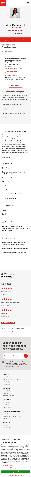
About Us (5, 377)
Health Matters (7, 391)
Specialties (7, 40)
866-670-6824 (17, 34)
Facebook (17, 439)
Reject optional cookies (15, 475)
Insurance (17, 40)
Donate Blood (6, 407)
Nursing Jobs (6, 428)
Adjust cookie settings (7, 465)
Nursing (5, 419)
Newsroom (5, 393)
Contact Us (6, 384)
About (25, 40)
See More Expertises (8, 198)
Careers (5, 425)
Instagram (5, 439)
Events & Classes (8, 396)
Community (6, 382)
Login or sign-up (9, 77)
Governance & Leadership (10, 379)
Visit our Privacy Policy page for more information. (14, 468)
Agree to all (15, 472)
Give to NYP (6, 402)
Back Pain (5, 168)
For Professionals (8, 414)
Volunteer (5, 405)
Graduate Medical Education (11, 416)
